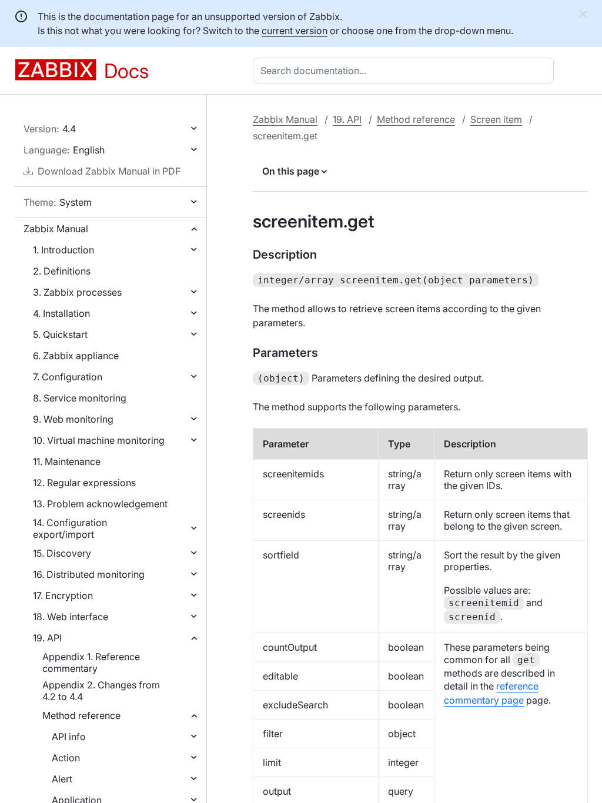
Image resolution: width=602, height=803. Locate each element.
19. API (47, 638)
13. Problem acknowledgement (100, 504)
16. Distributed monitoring (89, 574)
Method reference (81, 715)
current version (294, 30)
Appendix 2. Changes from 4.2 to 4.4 (101, 690)
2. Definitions (62, 271)
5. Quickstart (60, 334)
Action (66, 758)
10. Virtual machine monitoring (99, 440)
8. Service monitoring (79, 398)
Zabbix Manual (56, 229)
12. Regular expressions (84, 483)
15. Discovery (62, 553)
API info (69, 736)
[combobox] (405, 70)
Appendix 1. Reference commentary (91, 662)
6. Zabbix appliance (76, 356)
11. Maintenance (67, 461)
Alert (62, 779)
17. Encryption (63, 595)
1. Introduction (63, 250)
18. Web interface (70, 617)
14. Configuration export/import (70, 528)
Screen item (496, 119)
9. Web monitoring (73, 419)
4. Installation (61, 313)
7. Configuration (67, 377)
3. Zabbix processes (77, 292)
